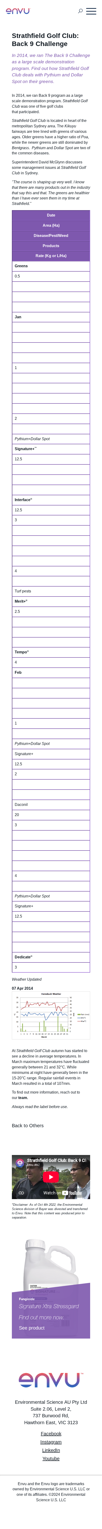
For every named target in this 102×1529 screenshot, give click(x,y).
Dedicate (23, 957)
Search (80, 11)
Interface (22, 500)
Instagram (51, 1442)
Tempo (21, 652)
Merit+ (20, 601)
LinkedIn (51, 1450)
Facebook (51, 1433)
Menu (91, 11)
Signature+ (24, 449)
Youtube (51, 1458)
